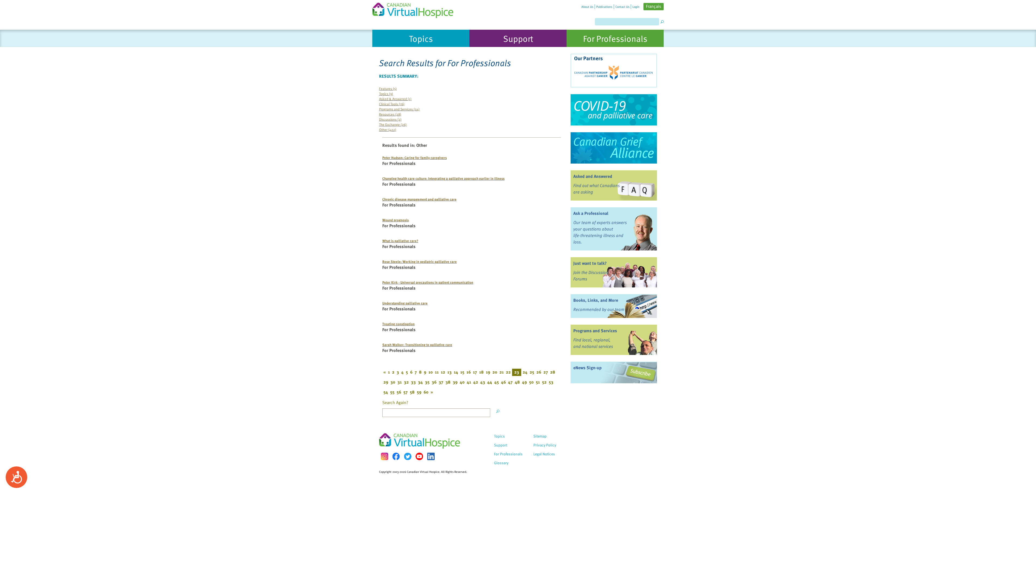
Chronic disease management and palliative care (419, 199)
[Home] (416, 9)
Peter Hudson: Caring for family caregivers (414, 157)
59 (419, 392)
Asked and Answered (592, 176)
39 (455, 382)
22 (508, 372)
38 (448, 382)
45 (496, 382)
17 (475, 372)
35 (427, 382)
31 (399, 382)
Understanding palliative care (405, 303)
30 (392, 382)
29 (385, 382)
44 (489, 382)
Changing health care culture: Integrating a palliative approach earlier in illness (443, 178)
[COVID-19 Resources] (614, 110)
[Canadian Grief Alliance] (614, 148)
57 (405, 392)
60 (426, 392)
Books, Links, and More (595, 300)
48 (517, 382)
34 (420, 382)
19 (488, 372)
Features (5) (388, 88)
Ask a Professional (590, 213)
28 (552, 372)
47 (510, 382)
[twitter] (407, 456)
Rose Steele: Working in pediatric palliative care (419, 261)
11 (437, 372)
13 (449, 372)
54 (385, 392)
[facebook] (396, 456)
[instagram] (384, 456)
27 (545, 372)
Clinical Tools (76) (391, 103)
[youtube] (419, 456)
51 (538, 382)
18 (481, 372)
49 (524, 382)
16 (468, 372)
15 (462, 372)
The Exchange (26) (393, 124)
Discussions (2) (390, 119)
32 (406, 382)
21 (501, 372)
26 (538, 372)
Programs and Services (595, 330)
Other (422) (387, 129)
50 (531, 382)
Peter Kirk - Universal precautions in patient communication (427, 282)
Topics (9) (386, 93)
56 (399, 392)
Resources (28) (390, 114)
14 (456, 372)
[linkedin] (431, 456)
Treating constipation (398, 323)
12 (443, 372)
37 (441, 382)
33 (413, 382)
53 (551, 382)
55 (392, 392)
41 (469, 382)
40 (462, 382)
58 (412, 392)
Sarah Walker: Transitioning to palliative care (417, 344)
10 (430, 372)
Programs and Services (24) (399, 108)
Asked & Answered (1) (395, 98)
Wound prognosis (395, 219)
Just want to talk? (590, 263)
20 (494, 372)
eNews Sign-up (587, 367)
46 (503, 382)
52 (544, 382)
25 (532, 372)
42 (475, 382)
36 (434, 382)
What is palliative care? (400, 240)
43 (482, 382)
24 (525, 372)
